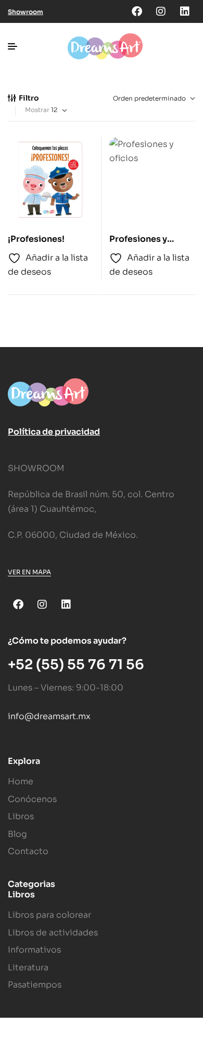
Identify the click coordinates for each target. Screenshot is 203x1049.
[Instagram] (160, 11)
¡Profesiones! (36, 238)
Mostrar (37, 110)
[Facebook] (136, 11)
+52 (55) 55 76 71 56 (76, 664)
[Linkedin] (184, 11)
